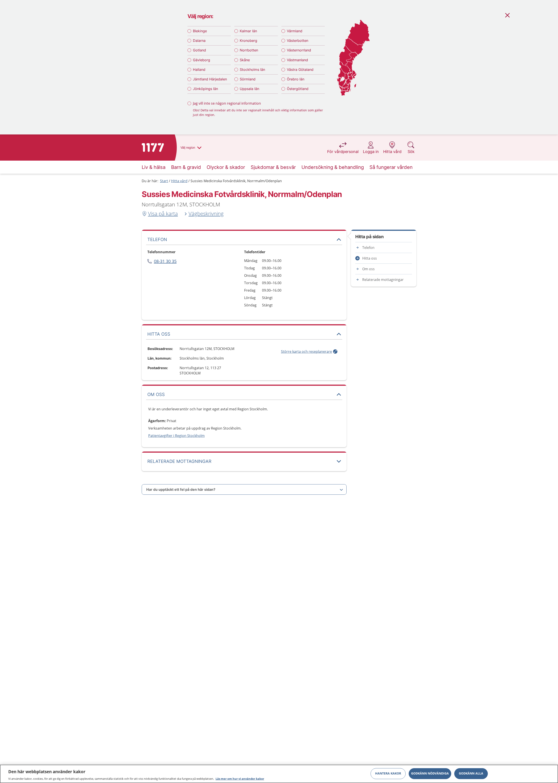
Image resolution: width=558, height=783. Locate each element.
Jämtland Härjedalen (210, 79)
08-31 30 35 (165, 261)
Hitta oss (369, 258)
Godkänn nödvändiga (430, 773)
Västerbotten (297, 40)
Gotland (199, 50)
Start (164, 180)
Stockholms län (252, 69)
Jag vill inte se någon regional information (227, 103)
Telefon (368, 247)
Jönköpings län (205, 89)
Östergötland (297, 89)
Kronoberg (248, 40)
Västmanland (297, 60)
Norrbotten (249, 50)
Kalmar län (248, 31)
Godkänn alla (471, 773)
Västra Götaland (300, 69)
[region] (279, 774)
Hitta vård (179, 180)
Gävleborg (201, 60)
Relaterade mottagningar (383, 279)
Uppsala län (249, 89)
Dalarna (199, 40)
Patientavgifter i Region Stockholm (176, 435)
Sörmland (247, 79)
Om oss (368, 269)
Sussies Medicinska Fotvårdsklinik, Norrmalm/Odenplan (236, 180)
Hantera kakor (388, 773)
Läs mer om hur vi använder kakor (240, 778)
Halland (199, 69)
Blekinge (200, 31)
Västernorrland (299, 50)
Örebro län (295, 79)
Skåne (245, 60)
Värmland (294, 31)
